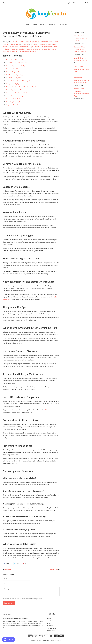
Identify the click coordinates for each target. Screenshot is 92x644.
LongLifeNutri (45, 640)
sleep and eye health (49, 49)
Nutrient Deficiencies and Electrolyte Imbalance (21, 81)
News (35, 24)
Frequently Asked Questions (15, 105)
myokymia (6, 49)
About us (43, 24)
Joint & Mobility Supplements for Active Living (81, 69)
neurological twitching (33, 49)
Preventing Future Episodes (15, 102)
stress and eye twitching (10, 51)
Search (49, 618)
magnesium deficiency (49, 47)
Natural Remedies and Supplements (17, 96)
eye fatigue (25, 44)
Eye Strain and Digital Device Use (17, 78)
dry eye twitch (15, 44)
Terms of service (52, 628)
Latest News (7, 614)
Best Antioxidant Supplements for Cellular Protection (80, 49)
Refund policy (51, 630)
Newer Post (54, 569)
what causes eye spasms (28, 51)
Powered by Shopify (55, 640)
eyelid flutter (14, 47)
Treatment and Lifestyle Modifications (17, 93)
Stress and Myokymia (12, 72)
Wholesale (52, 24)
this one (47, 410)
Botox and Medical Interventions (16, 99)
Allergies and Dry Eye (13, 84)
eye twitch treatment (45, 44)
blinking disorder (18, 42)
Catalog (27, 24)
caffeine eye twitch (46, 42)
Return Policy (62, 24)
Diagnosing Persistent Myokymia (16, 90)
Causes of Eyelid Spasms (14, 69)
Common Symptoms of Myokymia (16, 66)
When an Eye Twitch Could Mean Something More (22, 87)
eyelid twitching (35, 47)
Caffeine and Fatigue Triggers (15, 75)
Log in (68, 3)
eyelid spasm (24, 47)
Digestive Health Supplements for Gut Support (80, 38)
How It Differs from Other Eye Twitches (18, 63)
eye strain (34, 44)
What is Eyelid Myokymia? (14, 60)
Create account (77, 3)
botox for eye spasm (32, 42)
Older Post (7, 569)
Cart (88, 3)
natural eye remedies (18, 49)
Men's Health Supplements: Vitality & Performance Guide (81, 80)
